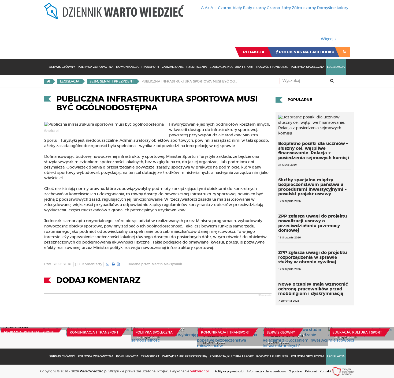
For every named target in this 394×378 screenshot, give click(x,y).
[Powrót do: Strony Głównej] (48, 81)
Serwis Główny (62, 66)
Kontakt (325, 371)
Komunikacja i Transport (137, 66)
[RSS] (344, 52)
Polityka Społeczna (307, 66)
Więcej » (328, 39)
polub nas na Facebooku (306, 52)
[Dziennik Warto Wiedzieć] (114, 11)
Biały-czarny (254, 8)
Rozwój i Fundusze (272, 66)
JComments (265, 295)
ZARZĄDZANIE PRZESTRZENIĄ (184, 66)
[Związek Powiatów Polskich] (343, 371)
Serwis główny (281, 332)
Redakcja (254, 52)
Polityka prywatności (229, 371)
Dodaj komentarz (98, 280)
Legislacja (336, 66)
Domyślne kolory (332, 8)
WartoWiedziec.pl (93, 371)
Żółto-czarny (304, 8)
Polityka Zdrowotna (95, 66)
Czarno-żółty (279, 8)
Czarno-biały (230, 8)
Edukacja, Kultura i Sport (232, 66)
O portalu (295, 371)
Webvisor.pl (199, 371)
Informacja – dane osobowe (266, 371)
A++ (213, 8)
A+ (207, 8)
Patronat (311, 371)
